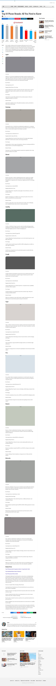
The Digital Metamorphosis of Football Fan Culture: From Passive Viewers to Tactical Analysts (7, 640)
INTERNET (40, 664)
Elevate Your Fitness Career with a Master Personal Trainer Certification (49, 26)
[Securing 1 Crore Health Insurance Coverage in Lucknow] (41, 31)
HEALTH (26, 6)
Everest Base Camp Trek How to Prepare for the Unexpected (49, 21)
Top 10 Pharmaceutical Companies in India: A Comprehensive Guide (17, 569)
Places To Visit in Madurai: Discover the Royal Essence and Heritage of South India (27, 664)
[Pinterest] (3, 54)
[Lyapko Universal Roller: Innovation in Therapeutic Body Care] (4, 659)
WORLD (39, 674)
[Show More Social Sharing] (34, 19)
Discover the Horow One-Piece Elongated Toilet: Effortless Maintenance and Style (12, 654)
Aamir (5, 16)
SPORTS (30, 6)
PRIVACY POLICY (39, 680)
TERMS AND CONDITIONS (25, 680)
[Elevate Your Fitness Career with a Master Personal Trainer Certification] (41, 26)
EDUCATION (40, 657)
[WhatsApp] (3, 61)
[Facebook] (3, 48)
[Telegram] (3, 59)
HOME (12, 6)
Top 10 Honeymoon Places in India (11, 573)
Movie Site (39, 665)
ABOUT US (12, 680)
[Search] (52, 6)
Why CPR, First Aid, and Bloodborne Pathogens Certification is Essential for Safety (49, 37)
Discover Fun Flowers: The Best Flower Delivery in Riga (12, 664)
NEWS (15, 6)
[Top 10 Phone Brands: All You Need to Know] (19, 32)
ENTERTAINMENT (21, 6)
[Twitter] (3, 50)
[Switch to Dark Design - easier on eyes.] (53, 2)
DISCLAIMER (33, 680)
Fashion (39, 660)
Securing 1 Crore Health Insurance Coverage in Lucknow (48, 31)
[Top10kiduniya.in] (28, 2)
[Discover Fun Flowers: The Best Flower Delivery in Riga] (4, 665)
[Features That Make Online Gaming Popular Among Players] (31, 634)
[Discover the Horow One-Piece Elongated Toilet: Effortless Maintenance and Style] (4, 654)
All (2, 11)
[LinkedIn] (3, 52)
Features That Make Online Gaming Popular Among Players (30, 639)
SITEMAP (44, 680)
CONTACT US (17, 680)
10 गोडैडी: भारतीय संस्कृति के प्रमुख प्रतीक (26, 617)
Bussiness (39, 654)
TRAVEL (41, 6)
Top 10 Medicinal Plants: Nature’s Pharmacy (13, 571)
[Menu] (3, 6)
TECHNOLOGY (35, 6)
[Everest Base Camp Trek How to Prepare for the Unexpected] (41, 21)
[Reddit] (3, 57)
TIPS (44, 6)
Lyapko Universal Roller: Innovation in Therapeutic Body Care (12, 659)
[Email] (3, 63)
